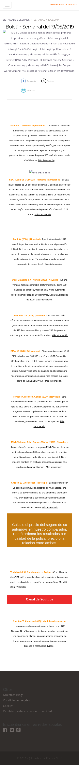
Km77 (19, 5)
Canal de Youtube (39, 599)
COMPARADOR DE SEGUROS (63, 4)
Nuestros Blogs (13, 695)
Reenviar (31, 90)
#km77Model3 (18, 587)
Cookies (8, 706)
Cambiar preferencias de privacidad (27, 711)
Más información (46, 160)
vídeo (50, 646)
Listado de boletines (16, 19)
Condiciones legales (16, 700)
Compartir (31, 81)
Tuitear (50, 81)
